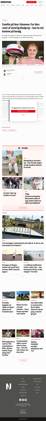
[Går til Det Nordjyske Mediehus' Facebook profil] (20, 400)
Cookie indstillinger (23, 419)
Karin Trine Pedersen (11, 70)
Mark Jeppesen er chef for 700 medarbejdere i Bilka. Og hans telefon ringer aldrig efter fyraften (8, 348)
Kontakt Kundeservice (37, 378)
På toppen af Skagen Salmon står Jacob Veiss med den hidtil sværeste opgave (11, 268)
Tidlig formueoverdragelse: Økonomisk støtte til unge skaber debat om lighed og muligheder (33, 198)
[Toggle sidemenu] (44, 2)
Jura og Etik (23, 395)
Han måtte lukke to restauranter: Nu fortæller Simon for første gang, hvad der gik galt (37, 308)
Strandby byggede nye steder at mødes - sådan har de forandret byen (8, 307)
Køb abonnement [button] (31, 2)
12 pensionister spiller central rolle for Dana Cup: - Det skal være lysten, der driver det (22, 346)
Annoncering (23, 389)
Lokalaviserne (37, 387)
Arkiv (37, 384)
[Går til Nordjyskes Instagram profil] (23, 400)
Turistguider (37, 389)
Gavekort (23, 387)
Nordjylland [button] (12, 130)
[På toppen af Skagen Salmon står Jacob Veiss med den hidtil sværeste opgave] (12, 255)
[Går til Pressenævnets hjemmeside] (23, 411)
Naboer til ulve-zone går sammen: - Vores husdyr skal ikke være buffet (22, 309)
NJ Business (23, 381)
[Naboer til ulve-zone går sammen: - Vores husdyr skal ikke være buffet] (23, 296)
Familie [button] (4, 20)
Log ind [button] (39, 2)
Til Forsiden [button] (23, 360)
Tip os (23, 378)
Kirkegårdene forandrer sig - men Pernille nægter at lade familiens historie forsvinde (33, 164)
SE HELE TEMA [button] (23, 207)
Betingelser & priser (23, 392)
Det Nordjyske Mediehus (24, 403)
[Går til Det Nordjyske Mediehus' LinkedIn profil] (26, 400)
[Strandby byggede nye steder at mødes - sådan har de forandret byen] (8, 294)
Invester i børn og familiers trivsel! (9, 194)
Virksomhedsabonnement (23, 384)
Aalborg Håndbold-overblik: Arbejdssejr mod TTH (37, 346)
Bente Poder (9, 73)
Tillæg (37, 392)
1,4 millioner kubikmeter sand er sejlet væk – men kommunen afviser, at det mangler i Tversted (33, 268)
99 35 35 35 (24, 406)
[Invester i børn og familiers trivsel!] (12, 183)
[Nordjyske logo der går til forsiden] (6, 2)
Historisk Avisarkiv (37, 381)
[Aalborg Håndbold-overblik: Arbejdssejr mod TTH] (37, 333)
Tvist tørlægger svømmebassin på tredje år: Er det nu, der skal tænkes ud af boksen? (23, 244)
